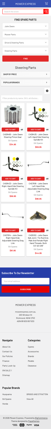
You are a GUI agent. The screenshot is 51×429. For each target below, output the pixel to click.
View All (30, 399)
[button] (47, 91)
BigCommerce (41, 418)
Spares (31, 346)
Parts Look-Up (8, 365)
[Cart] (47, 4)
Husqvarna (7, 394)
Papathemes (33, 421)
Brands (31, 356)
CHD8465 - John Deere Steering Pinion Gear (13, 135)
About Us (6, 346)
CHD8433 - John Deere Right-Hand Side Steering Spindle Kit (13, 186)
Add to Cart (10, 129)
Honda (5, 403)
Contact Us (7, 351)
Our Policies (7, 356)
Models (31, 361)
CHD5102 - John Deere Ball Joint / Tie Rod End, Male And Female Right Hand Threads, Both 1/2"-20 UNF (38, 240)
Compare (22, 130)
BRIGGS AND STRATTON (37, 394)
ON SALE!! (7, 370)
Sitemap (6, 375)
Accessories (33, 351)
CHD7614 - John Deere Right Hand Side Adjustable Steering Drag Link (13, 239)
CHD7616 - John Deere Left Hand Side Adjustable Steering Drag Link (38, 187)
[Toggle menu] (3, 3)
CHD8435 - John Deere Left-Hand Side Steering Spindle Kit (38, 137)
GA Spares (6, 399)
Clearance (32, 365)
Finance (5, 361)
